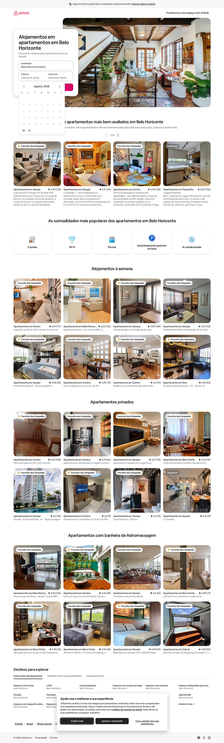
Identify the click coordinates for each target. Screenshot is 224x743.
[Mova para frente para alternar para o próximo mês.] (59, 86)
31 (29, 130)
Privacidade (41, 737)
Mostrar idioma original (143, 4)
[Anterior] (106, 135)
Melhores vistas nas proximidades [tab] (64, 676)
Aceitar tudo (77, 721)
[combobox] (46, 67)
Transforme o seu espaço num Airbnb (187, 13)
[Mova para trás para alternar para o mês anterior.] (24, 86)
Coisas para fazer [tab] (95, 676)
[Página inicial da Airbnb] (21, 13)
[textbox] (32, 78)
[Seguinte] (117, 135)
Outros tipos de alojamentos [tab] (28, 676)
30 (23, 130)
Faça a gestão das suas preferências (147, 722)
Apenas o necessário (112, 721)
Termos (53, 737)
